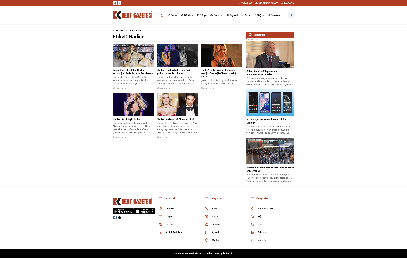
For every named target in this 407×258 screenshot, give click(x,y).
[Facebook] (115, 3)
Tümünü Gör (252, 39)
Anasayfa (120, 30)
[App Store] (144, 212)
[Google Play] (123, 212)
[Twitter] (119, 3)
